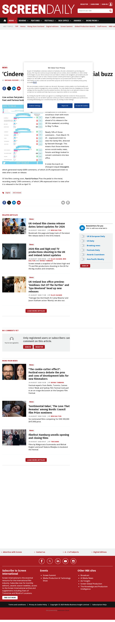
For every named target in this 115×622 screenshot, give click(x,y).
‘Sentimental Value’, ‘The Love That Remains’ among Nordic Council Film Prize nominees (49, 409)
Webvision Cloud (63, 610)
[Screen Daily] (38, 13)
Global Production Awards (85, 26)
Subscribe (95, 4)
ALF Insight (85, 581)
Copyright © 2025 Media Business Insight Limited (69, 605)
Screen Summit (67, 26)
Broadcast (85, 575)
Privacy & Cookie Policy (38, 605)
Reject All (65, 105)
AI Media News (87, 578)
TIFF (16, 26)
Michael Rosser (12, 80)
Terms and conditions (17, 605)
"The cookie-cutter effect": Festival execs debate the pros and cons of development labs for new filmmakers (49, 374)
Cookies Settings (34, 105)
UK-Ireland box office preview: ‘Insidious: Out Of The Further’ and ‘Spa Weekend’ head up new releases (49, 286)
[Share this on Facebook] (4, 88)
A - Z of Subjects (72, 552)
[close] (69, 198)
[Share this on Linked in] (14, 88)
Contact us (40, 552)
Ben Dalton (56, 230)
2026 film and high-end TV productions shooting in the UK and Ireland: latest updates (47, 252)
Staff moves (102, 26)
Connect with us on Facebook (42, 561)
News (5, 67)
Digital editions (52, 26)
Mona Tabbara (46, 261)
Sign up (85, 266)
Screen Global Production (91, 583)
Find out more (10, 598)
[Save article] (68, 203)
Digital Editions (100, 552)
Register (84, 4)
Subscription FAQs (99, 605)
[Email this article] (19, 88)
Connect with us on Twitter (50, 561)
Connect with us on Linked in (58, 561)
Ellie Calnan (56, 259)
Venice (22, 26)
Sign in (105, 4)
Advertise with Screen (12, 552)
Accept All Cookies (82, 105)
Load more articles (36, 311)
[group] (92, 20)
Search (110, 11)
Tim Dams (55, 442)
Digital (8, 193)
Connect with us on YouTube (65, 561)
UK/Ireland (17, 193)
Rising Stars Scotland (36, 26)
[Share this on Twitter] (9, 88)
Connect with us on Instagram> (73, 561)
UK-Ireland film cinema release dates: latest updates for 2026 (47, 225)
